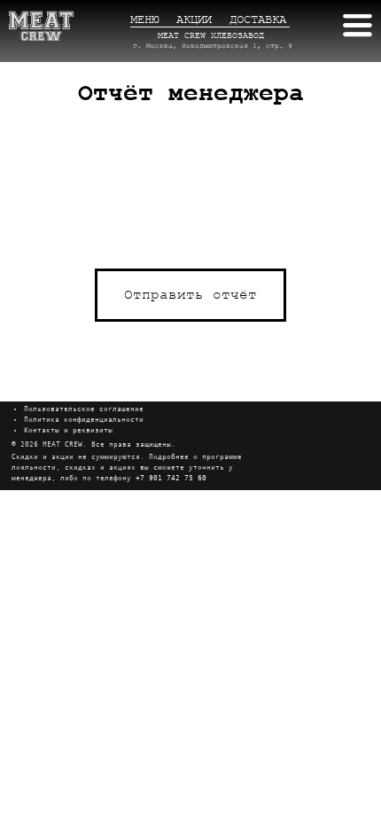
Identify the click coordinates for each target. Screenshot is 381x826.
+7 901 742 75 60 (171, 478)
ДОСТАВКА (257, 19)
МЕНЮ (144, 19)
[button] (190, 295)
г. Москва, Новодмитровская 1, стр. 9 (212, 46)
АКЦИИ (194, 19)
